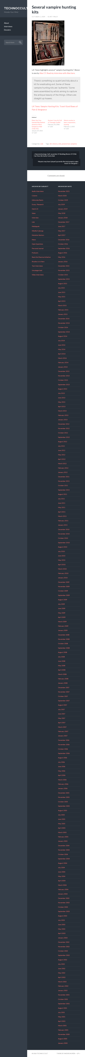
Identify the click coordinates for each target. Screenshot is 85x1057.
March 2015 (62, 305)
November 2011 (64, 481)
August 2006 (62, 758)
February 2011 (63, 521)
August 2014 (62, 336)
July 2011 (61, 499)
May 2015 (61, 297)
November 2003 (64, 903)
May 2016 (61, 257)
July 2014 (61, 340)
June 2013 (61, 398)
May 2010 (61, 560)
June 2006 (61, 766)
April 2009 (61, 617)
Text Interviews (37, 266)
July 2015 (61, 288)
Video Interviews (38, 275)
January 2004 (62, 894)
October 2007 (63, 696)
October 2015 (63, 275)
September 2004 (64, 859)
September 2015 (64, 279)
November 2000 (64, 1034)
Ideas (34, 213)
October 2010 (63, 538)
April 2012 (61, 459)
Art (51, 144)
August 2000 (62, 1039)
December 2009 (63, 582)
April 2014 (61, 354)
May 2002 (61, 973)
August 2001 (62, 1008)
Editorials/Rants (37, 200)
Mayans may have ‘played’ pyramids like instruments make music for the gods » (58, 162)
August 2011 (62, 494)
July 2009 (61, 604)
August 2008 (62, 652)
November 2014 (64, 323)
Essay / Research (38, 204)
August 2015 (62, 283)
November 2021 (64, 191)
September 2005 (64, 806)
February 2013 (63, 415)
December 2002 (63, 942)
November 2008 (64, 639)
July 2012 (61, 446)
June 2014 (61, 345)
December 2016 (63, 240)
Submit (20, 42)
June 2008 (61, 661)
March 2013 (62, 411)
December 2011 (63, 477)
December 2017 (63, 222)
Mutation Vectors (38, 235)
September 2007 (64, 701)
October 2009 (63, 591)
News (34, 240)
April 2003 (61, 933)
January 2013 (62, 420)
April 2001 (61, 1021)
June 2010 (61, 556)
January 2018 (62, 218)
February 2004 (63, 889)
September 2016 (64, 248)
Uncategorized (37, 270)
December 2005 (63, 793)
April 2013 (61, 406)
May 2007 (61, 718)
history (55, 144)
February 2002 (63, 986)
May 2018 (61, 213)
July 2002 (61, 964)
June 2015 (61, 292)
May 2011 (61, 507)
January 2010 (62, 578)
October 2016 (63, 244)
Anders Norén (69, 1053)
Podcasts (35, 253)
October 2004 (63, 854)
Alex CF (42, 73)
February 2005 (63, 837)
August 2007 (62, 705)
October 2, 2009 (38, 16)
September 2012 (64, 437)
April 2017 (61, 235)
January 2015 (62, 314)
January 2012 (62, 472)
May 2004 (61, 876)
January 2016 (62, 261)
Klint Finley (53, 16)
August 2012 (62, 441)
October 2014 (63, 327)
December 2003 (63, 898)
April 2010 (61, 564)
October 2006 (63, 749)
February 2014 (63, 362)
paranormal (66, 144)
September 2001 (64, 1004)
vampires (73, 144)
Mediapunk (35, 226)
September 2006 (64, 753)
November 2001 (64, 995)
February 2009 (63, 626)
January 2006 (62, 788)
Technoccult (13, 8)
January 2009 (62, 630)
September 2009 (64, 595)
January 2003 (62, 938)
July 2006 (61, 762)
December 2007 (63, 687)
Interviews (8, 26)
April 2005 (61, 828)
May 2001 (61, 1017)
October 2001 (63, 999)
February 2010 (63, 573)
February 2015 (63, 310)
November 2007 (64, 692)
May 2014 (61, 349)
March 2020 (62, 196)
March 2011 (62, 516)
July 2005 (61, 815)
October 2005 (63, 802)
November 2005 (64, 797)
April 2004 (61, 881)
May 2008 (61, 665)
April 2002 (61, 977)
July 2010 (61, 551)
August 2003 (62, 916)
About (6, 23)
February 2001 (63, 1030)
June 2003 (61, 924)
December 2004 (63, 845)
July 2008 (61, 657)
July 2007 (61, 709)
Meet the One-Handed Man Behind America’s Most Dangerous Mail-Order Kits (38, 124)
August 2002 (62, 960)
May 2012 (61, 455)
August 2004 (62, 863)
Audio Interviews (38, 191)
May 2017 (61, 231)
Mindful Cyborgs (37, 231)
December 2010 (63, 529)
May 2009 (61, 613)
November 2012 (64, 428)
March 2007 (62, 727)
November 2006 (64, 744)
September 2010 (64, 543)
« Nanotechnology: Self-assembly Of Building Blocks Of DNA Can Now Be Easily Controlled (55, 155)
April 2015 (61, 301)
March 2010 (62, 569)
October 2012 (63, 433)
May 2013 (61, 402)
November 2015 (64, 270)
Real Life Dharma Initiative (41, 257)
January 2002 (62, 990)
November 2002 (64, 946)
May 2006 (61, 771)
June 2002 (61, 968)
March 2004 (62, 885)
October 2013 (63, 380)
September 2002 (64, 955)
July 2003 (61, 920)
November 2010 (64, 534)
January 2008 (62, 683)
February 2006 (63, 784)
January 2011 (62, 525)
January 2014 (62, 367)
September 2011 (64, 490)
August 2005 (62, 810)
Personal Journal (37, 248)
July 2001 (61, 1012)
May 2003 (61, 929)
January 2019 (62, 209)
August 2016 (62, 253)
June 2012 (61, 450)
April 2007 (61, 723)
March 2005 (62, 832)
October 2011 (63, 485)
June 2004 (61, 872)
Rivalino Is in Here (38, 261)
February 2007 (63, 731)
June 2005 (61, 819)
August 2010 (62, 547)
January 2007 (62, 736)
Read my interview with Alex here (61, 73)
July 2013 (61, 393)
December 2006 (63, 740)
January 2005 (62, 841)
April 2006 (61, 775)
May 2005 (61, 824)
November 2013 (64, 376)
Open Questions (37, 244)
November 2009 (64, 586)
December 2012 (63, 424)
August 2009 (62, 600)
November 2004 (64, 850)
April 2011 (61, 512)
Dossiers (7, 30)
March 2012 (62, 463)
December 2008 (63, 635)
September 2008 (64, 648)
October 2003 (63, 907)
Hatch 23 (35, 209)
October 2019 (63, 200)
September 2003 (64, 911)
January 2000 (62, 1043)
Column (34, 196)
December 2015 (63, 266)
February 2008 (63, 679)
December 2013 (63, 371)
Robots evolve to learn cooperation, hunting (70, 122)
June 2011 (61, 503)
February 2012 (63, 468)
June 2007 (61, 714)
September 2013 (64, 384)
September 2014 (64, 332)
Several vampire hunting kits (54, 9)
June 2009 (61, 608)
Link (41, 144)
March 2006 (62, 780)
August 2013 (62, 389)
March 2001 (62, 1025)
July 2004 (61, 867)
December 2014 (63, 319)
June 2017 (61, 226)
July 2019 (61, 204)
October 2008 (63, 643)
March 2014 (62, 358)
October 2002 (63, 951)
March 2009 (62, 621)
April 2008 (61, 670)
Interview (35, 218)
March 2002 (62, 982)
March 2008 (62, 674)
